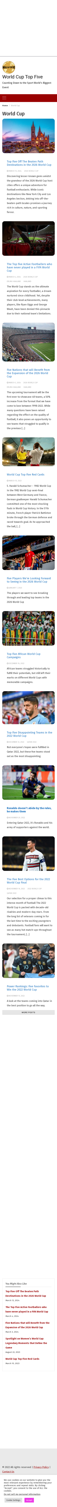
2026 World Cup (31, 171)
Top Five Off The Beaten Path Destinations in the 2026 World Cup (29, 163)
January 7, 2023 (15, 588)
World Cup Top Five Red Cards (25, 474)
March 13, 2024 (15, 171)
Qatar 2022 (31, 742)
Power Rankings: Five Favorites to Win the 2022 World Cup (28, 988)
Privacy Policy (41, 1467)
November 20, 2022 (17, 818)
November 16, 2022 (17, 889)
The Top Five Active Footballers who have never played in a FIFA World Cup (29, 267)
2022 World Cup (35, 889)
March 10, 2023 (15, 481)
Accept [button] (29, 1500)
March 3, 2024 (15, 383)
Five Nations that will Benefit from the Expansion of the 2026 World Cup (28, 373)
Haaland (27, 281)
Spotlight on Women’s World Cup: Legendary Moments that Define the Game (26, 1343)
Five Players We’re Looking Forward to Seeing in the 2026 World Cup (29, 580)
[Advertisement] (28, 28)
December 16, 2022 (16, 663)
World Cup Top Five (22, 77)
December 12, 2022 (16, 742)
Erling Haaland (14, 281)
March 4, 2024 (15, 277)
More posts (28, 1012)
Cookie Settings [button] (13, 1500)
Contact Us (8, 1471)
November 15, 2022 (17, 996)
